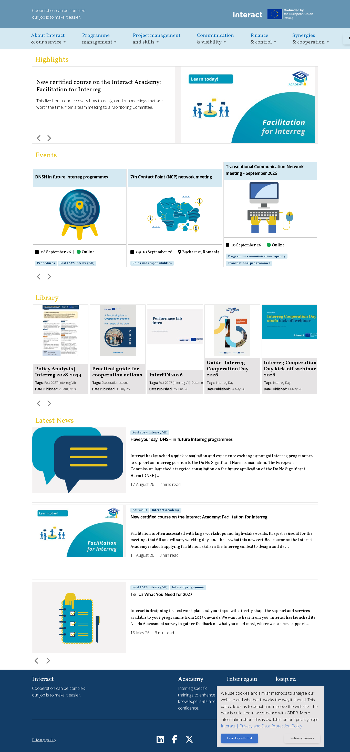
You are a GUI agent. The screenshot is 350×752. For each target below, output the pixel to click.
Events (46, 155)
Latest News (54, 421)
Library (47, 298)
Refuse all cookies (302, 738)
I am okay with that (239, 738)
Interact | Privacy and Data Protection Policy (261, 726)
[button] (48, 38)
